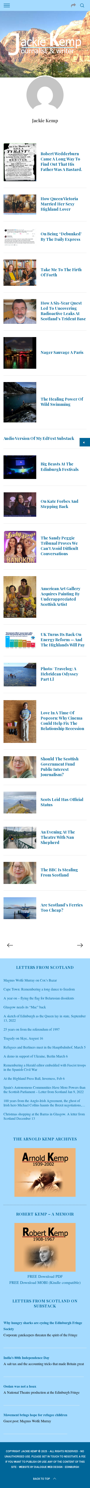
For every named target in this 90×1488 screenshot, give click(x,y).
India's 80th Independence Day (26, 1357)
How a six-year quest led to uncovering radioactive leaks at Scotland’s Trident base (63, 310)
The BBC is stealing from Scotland (59, 872)
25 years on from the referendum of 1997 (31, 1029)
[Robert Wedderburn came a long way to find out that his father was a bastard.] (19, 162)
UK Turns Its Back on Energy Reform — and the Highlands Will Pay (63, 640)
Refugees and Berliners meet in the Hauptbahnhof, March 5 (44, 1047)
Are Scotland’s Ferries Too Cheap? (62, 907)
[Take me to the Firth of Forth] (19, 273)
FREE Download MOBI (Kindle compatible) (45, 1282)
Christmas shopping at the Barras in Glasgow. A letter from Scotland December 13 (44, 1116)
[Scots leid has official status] (19, 802)
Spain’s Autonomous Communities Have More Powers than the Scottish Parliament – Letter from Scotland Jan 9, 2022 (44, 1089)
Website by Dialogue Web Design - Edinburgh (49, 1467)
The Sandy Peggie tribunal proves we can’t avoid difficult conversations (59, 545)
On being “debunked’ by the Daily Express (61, 236)
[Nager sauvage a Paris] (19, 353)
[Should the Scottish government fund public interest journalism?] (19, 767)
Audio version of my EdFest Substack (38, 438)
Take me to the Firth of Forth (61, 272)
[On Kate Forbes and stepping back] (19, 504)
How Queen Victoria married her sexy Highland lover (59, 204)
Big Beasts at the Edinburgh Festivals (60, 466)
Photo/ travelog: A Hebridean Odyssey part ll (59, 674)
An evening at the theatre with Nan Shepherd (58, 837)
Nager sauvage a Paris (62, 352)
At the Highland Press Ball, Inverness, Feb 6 (34, 1078)
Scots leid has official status (62, 802)
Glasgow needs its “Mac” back (24, 1007)
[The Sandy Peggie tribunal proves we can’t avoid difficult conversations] (19, 546)
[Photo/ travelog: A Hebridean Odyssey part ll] (19, 674)
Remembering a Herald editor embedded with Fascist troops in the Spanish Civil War (44, 1067)
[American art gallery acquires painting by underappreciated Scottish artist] (19, 597)
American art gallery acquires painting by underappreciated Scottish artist (60, 596)
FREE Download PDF (45, 1276)
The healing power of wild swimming (62, 401)
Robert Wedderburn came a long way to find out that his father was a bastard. (61, 161)
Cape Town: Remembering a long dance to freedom (39, 989)
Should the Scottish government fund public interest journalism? (59, 766)
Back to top (41, 1478)
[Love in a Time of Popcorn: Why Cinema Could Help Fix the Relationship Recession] (19, 721)
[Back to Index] (85, 442)
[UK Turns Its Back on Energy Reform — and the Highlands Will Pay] (19, 640)
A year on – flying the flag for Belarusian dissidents (38, 998)
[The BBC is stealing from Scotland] (19, 873)
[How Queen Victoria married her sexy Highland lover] (19, 205)
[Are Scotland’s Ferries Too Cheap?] (19, 908)
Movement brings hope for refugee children (35, 1414)
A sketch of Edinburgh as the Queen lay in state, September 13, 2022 (44, 1018)
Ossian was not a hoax (19, 1386)
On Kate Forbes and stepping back (59, 503)
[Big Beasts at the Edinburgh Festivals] (19, 467)
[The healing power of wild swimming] (19, 402)
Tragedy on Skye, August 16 (23, 1038)
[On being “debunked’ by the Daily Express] (19, 237)
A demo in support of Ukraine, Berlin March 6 (35, 1056)
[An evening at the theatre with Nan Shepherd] (19, 838)
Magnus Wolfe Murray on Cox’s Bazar (30, 980)
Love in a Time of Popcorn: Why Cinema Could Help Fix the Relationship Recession (62, 720)
